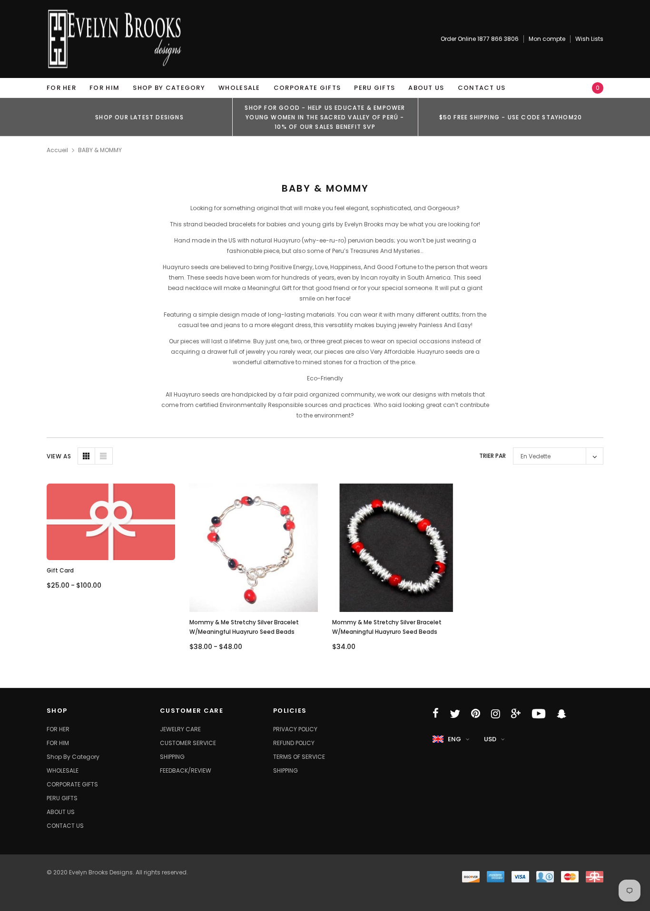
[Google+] (516, 713)
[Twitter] (455, 713)
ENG (454, 739)
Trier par (492, 456)
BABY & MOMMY (100, 150)
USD (490, 739)
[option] (139, 116)
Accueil (57, 150)
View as (59, 456)
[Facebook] (436, 713)
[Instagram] (495, 713)
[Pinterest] (475, 713)
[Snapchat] (561, 713)
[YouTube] (539, 713)
